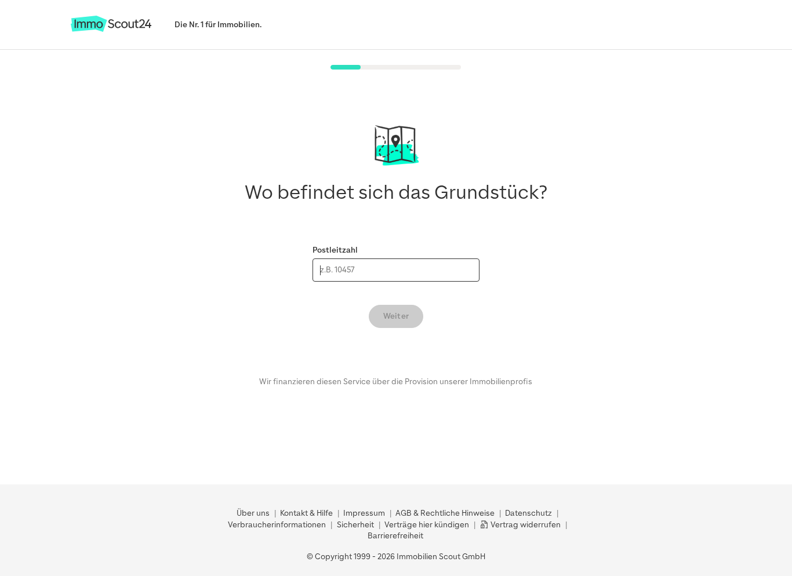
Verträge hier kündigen (426, 525)
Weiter (396, 316)
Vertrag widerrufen (525, 525)
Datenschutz (528, 513)
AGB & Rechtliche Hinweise (445, 513)
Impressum (364, 513)
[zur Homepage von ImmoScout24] (111, 29)
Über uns (253, 513)
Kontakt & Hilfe (306, 513)
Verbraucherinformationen (277, 525)
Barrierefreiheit (395, 536)
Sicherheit (355, 525)
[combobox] (396, 270)
